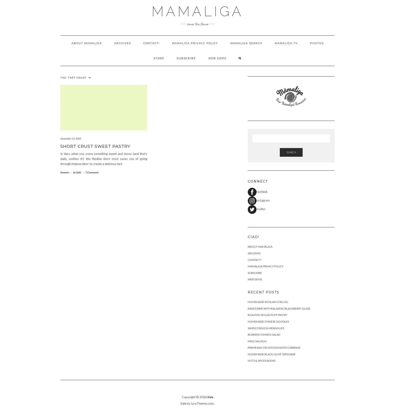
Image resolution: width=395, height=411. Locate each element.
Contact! (151, 43)
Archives (122, 43)
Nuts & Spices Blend (261, 360)
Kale (210, 397)
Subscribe (186, 58)
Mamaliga (197, 11)
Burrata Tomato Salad (264, 334)
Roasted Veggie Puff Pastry (267, 315)
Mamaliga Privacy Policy (195, 43)
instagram (263, 200)
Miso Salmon (257, 341)
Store (159, 58)
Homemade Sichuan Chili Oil (268, 302)
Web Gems (217, 58)
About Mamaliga (87, 43)
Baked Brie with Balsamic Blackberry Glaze (279, 308)
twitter (260, 209)
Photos (317, 43)
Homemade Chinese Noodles (268, 321)
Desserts (64, 172)
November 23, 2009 (70, 138)
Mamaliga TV (286, 43)
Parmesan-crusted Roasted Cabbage (274, 347)
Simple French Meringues (266, 328)
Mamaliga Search (246, 43)
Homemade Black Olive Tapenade (272, 354)
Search (291, 152)
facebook (262, 192)
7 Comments (92, 172)
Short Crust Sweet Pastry (95, 146)
